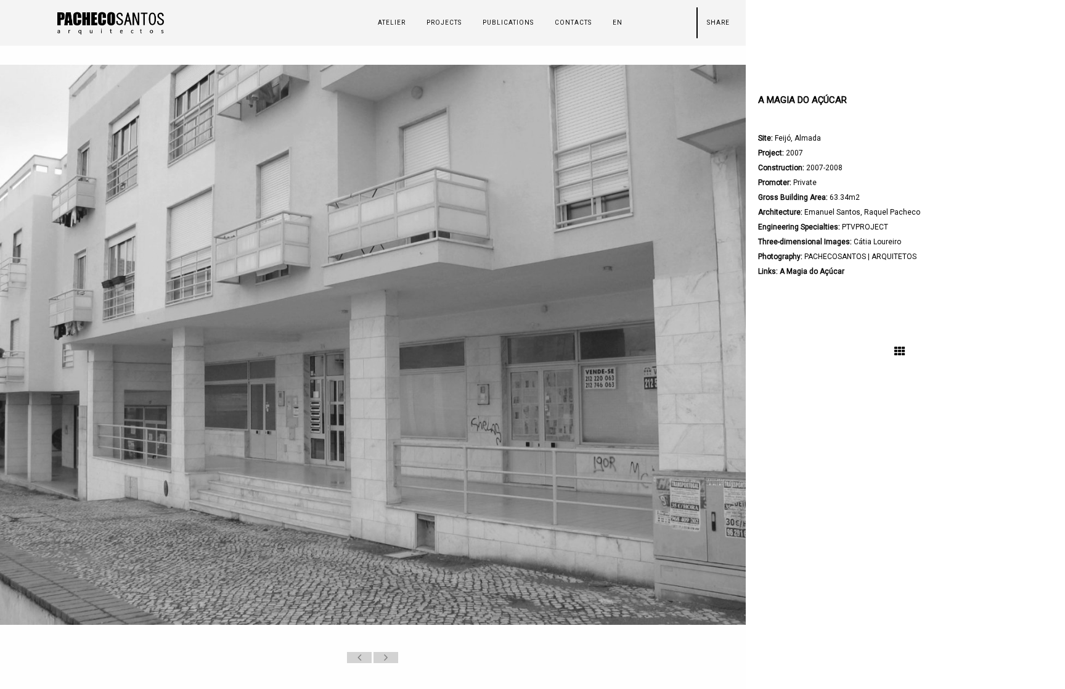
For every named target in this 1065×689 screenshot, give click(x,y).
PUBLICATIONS (508, 22)
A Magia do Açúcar (812, 271)
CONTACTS (573, 22)
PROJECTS (444, 22)
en (617, 22)
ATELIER (392, 22)
